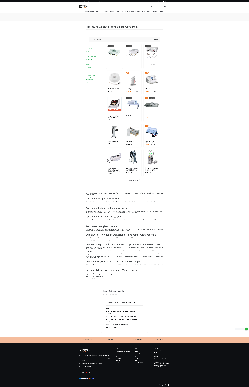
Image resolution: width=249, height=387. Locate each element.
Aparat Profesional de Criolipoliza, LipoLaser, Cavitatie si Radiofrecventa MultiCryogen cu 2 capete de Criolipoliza (151, 169)
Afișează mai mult (133, 180)
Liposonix (161, 202)
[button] (165, 6)
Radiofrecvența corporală (91, 211)
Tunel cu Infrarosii (129, 113)
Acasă (88, 17)
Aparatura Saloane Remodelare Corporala (100, 17)
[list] (124, 340)
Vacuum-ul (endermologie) (91, 219)
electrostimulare (121, 212)
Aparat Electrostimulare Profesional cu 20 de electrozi (151, 142)
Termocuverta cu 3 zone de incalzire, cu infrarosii (150, 114)
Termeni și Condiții (139, 353)
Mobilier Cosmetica (120, 355)
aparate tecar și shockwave (104, 230)
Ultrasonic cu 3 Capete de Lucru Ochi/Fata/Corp (112, 62)
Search (137, 351)
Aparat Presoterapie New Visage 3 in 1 (130, 142)
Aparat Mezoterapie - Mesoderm (132, 61)
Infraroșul (139, 220)
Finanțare (118, 360)
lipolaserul (121, 202)
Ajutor (160, 1)
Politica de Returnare (140, 355)
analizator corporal (91, 229)
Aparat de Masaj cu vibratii (113, 141)
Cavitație (87, 201)
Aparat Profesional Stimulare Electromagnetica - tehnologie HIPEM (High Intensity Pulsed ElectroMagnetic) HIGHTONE (132, 169)
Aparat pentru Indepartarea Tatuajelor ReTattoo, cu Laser (150, 89)
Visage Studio (84, 384)
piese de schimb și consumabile (121, 264)
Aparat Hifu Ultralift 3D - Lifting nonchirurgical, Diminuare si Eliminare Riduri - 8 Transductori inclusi (113, 115)
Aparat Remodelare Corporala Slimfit (130, 89)
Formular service (139, 362)
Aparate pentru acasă (121, 353)
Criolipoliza (156, 201)
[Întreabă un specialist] (246, 329)
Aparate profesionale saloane (123, 351)
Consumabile (119, 358)
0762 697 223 (159, 351)
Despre (137, 356)
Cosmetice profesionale (121, 356)
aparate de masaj (115, 230)
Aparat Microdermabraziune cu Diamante (113, 89)
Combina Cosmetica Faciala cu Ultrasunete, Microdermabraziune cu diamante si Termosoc (151, 63)
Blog (136, 360)
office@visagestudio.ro (160, 358)
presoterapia (143, 219)
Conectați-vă (167, 1)
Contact (118, 362)
